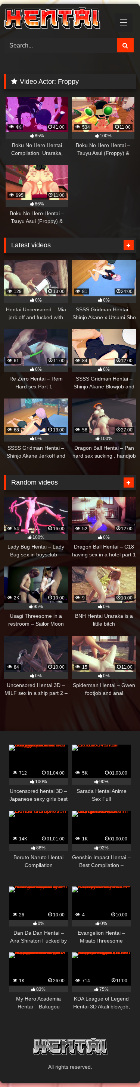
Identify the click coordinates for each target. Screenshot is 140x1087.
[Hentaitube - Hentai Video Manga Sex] (57, 19)
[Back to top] (117, 1064)
